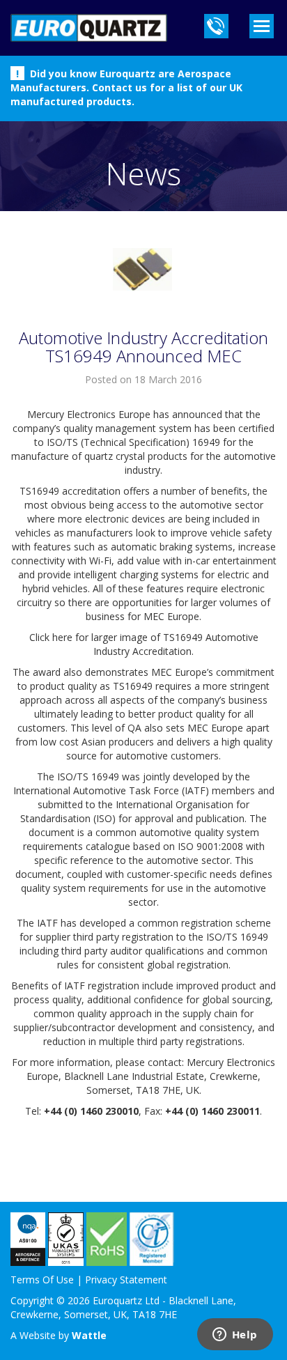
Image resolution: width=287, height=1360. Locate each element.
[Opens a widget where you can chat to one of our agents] (234, 1335)
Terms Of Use (42, 1279)
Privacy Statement (126, 1279)
